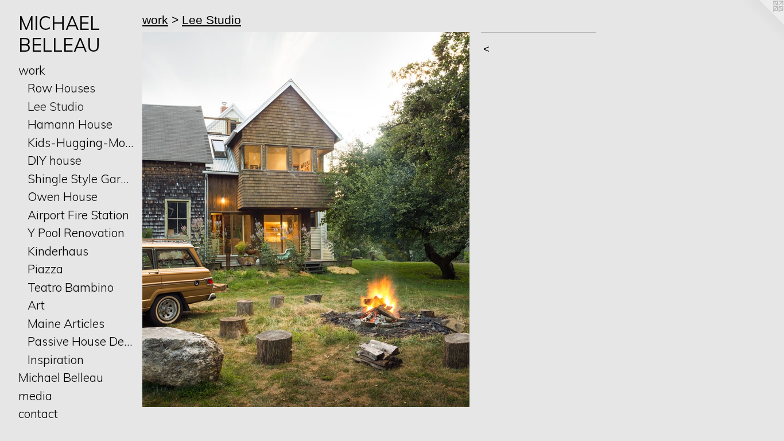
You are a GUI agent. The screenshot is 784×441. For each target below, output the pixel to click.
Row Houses (61, 87)
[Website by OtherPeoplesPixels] (761, 23)
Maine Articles (66, 323)
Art (36, 304)
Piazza (45, 268)
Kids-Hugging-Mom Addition (80, 142)
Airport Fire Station (78, 214)
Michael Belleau (60, 377)
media (35, 395)
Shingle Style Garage (80, 178)
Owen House (63, 196)
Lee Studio (56, 106)
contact (38, 413)
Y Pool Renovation (76, 232)
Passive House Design (80, 341)
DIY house (54, 160)
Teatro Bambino (71, 287)
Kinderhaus (58, 250)
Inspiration (56, 359)
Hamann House (70, 124)
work (31, 70)
